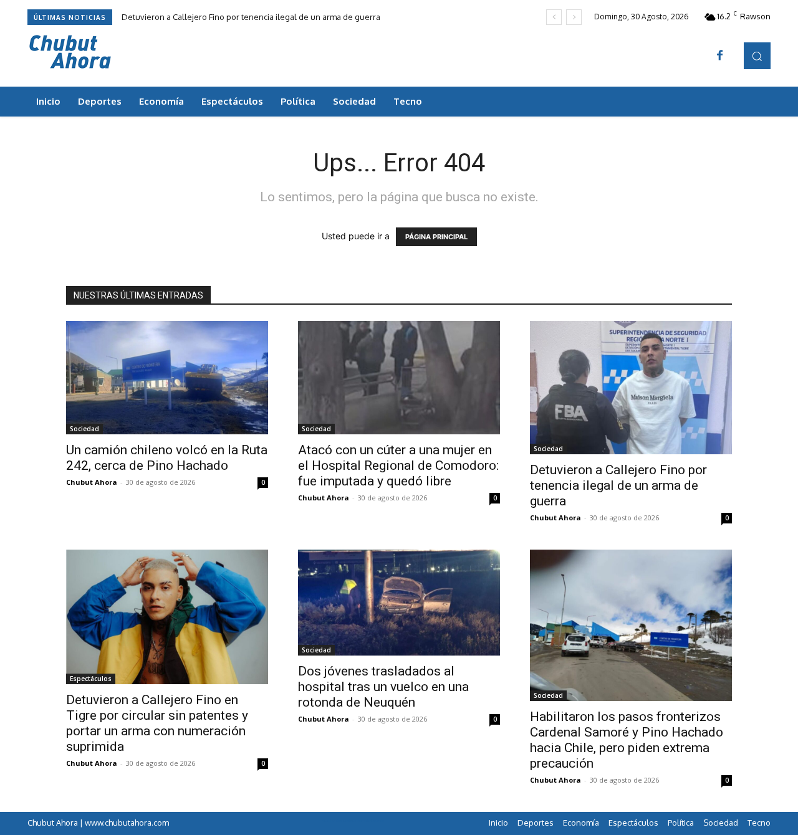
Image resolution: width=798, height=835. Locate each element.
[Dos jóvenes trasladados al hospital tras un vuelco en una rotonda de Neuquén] (399, 603)
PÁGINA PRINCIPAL (436, 236)
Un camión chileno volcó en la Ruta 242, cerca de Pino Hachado (166, 457)
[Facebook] (720, 56)
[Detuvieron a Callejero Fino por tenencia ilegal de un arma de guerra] (631, 387)
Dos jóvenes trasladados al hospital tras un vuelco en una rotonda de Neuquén (383, 687)
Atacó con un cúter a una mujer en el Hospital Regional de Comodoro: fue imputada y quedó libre (398, 465)
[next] (574, 17)
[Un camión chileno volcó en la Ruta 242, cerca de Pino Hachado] (167, 377)
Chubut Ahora (91, 482)
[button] (757, 55)
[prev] (554, 17)
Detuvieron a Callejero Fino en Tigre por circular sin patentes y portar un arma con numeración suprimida (157, 723)
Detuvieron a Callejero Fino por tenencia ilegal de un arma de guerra (251, 17)
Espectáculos (91, 678)
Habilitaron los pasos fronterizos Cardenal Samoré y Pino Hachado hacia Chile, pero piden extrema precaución (626, 740)
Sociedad (84, 428)
